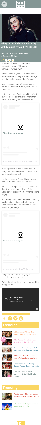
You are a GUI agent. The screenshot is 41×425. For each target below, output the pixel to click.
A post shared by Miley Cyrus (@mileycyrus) (18, 269)
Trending (13, 53)
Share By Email (12, 60)
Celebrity (4, 53)
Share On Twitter (9, 60)
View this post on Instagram (13, 133)
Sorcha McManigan (10, 56)
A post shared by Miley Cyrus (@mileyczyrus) (18, 161)
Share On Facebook (6, 60)
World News (23, 53)
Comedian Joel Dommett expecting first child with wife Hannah (25, 374)
